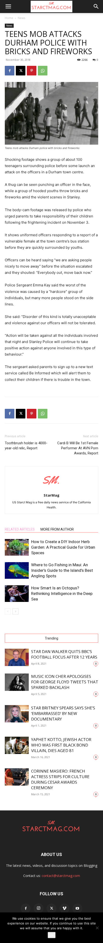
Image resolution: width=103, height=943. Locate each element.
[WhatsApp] (42, 70)
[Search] (96, 6)
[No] (97, 927)
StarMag (51, 495)
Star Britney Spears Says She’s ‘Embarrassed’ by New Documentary (63, 713)
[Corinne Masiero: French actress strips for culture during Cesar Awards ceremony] (17, 777)
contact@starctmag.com (61, 875)
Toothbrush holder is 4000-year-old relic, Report (26, 445)
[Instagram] (38, 908)
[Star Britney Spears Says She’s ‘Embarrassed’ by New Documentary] (17, 714)
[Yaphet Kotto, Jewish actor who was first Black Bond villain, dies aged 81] (17, 745)
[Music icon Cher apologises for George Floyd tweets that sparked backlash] (17, 682)
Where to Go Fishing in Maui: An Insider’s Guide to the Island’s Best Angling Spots (62, 570)
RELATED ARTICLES (20, 529)
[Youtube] (77, 908)
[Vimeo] (64, 908)
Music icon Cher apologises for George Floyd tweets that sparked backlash (64, 682)
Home (9, 18)
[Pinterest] (31, 70)
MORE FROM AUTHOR (57, 529)
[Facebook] (9, 70)
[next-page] (15, 611)
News (21, 18)
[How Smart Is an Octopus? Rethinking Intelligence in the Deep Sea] (17, 593)
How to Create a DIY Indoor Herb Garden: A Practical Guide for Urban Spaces (63, 547)
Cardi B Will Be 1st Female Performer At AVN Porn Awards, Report (77, 448)
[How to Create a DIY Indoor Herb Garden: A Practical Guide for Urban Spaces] (17, 547)
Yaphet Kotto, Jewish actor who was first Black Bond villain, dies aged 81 (61, 745)
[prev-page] (8, 611)
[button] (8, 6)
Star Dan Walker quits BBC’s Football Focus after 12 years (64, 654)
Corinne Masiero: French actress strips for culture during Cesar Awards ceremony (60, 779)
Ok (52, 935)
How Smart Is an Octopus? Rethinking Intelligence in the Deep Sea (61, 593)
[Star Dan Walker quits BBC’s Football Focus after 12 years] (17, 657)
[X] (20, 70)
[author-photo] (51, 488)
